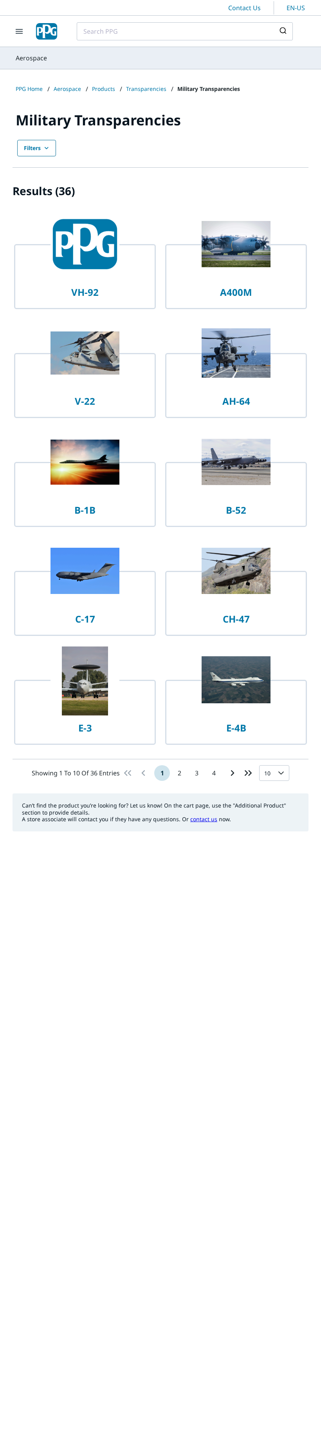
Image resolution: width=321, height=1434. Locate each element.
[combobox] (185, 31)
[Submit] (284, 31)
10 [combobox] (267, 773)
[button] (282, 773)
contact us (203, 819)
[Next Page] (232, 773)
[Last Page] (248, 773)
